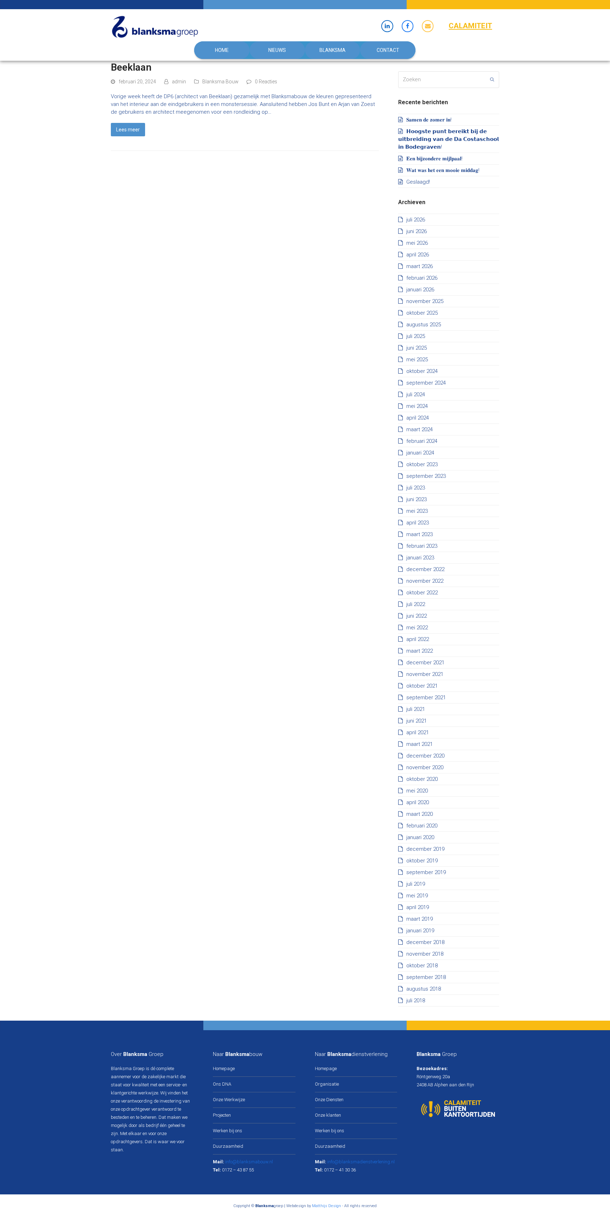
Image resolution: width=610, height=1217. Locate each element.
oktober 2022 (422, 592)
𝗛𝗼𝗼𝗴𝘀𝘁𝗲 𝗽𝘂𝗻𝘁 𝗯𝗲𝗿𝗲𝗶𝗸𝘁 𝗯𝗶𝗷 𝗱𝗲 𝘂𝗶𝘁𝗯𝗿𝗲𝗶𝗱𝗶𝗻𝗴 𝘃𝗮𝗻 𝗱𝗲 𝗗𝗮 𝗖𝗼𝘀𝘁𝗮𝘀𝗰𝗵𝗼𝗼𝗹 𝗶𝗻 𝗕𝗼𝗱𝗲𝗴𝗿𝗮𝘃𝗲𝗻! (448, 139)
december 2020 (425, 756)
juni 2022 (416, 616)
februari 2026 (421, 278)
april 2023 (417, 523)
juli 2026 (415, 219)
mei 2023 (417, 511)
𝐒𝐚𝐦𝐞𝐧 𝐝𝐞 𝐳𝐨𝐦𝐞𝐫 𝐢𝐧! (428, 120)
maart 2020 (419, 814)
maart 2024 (419, 429)
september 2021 (426, 697)
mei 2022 (417, 627)
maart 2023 (419, 534)
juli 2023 (415, 488)
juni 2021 (416, 721)
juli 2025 (415, 336)
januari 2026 (420, 289)
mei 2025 (417, 359)
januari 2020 (420, 837)
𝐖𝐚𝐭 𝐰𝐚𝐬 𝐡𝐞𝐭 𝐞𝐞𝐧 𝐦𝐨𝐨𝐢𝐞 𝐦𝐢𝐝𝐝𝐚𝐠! (442, 170)
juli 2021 (415, 709)
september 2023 (426, 476)
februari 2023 (421, 546)
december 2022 (425, 569)
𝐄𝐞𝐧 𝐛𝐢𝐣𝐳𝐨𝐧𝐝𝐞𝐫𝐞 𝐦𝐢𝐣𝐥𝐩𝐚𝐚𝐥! (434, 158)
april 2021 (417, 732)
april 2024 (417, 418)
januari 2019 (420, 930)
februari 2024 (421, 441)
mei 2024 (417, 406)
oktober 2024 (422, 371)
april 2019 (417, 907)
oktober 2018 (422, 965)
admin (179, 81)
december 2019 (425, 849)
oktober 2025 (422, 313)
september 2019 (426, 872)
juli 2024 (415, 394)
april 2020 (417, 802)
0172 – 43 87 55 (238, 1170)
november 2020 (424, 767)
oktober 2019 (422, 860)
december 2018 (425, 942)
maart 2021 (419, 744)
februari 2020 (421, 826)
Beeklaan (131, 67)
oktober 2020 (422, 779)
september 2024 (426, 383)
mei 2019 (417, 895)
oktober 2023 (422, 464)
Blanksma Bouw (220, 81)
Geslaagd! (418, 182)
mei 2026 (417, 243)
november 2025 (424, 301)
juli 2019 (415, 884)
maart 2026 (419, 266)
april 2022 (417, 639)
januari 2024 (420, 453)
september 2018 (426, 977)
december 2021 (425, 662)
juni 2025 (416, 348)
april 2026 (417, 254)
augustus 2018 (423, 989)
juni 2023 (416, 499)
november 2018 (424, 954)
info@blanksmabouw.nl (249, 1161)
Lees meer (128, 129)
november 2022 (424, 581)
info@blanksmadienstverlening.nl (361, 1161)
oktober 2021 (422, 686)
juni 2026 (416, 231)
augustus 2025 (423, 324)
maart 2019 (419, 919)
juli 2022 (415, 604)
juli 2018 (415, 1000)
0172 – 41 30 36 (340, 1170)
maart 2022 (419, 651)
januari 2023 (420, 557)
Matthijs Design (326, 1206)
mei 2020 (417, 791)
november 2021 (424, 674)
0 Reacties (266, 81)
